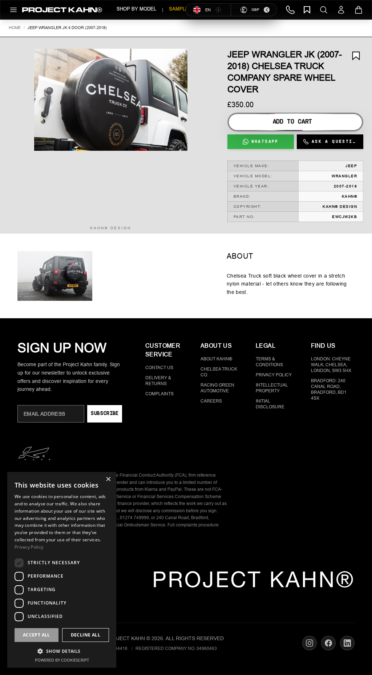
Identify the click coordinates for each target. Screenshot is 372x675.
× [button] (108, 479)
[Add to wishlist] (356, 56)
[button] (111, 100)
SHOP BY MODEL (136, 9)
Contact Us (159, 367)
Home (15, 27)
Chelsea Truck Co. (219, 372)
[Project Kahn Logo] (62, 9)
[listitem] (54, 276)
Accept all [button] (36, 635)
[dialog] (61, 570)
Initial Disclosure (270, 404)
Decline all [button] (85, 635)
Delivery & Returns (158, 380)
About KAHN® (216, 358)
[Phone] (290, 9)
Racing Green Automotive (217, 388)
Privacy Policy (274, 374)
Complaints (159, 393)
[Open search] (323, 9)
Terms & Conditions (269, 361)
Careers (211, 401)
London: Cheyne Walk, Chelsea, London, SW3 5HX (331, 364)
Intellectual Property (272, 388)
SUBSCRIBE (104, 413)
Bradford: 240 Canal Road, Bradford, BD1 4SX (329, 389)
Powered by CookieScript (62, 660)
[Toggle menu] (13, 9)
